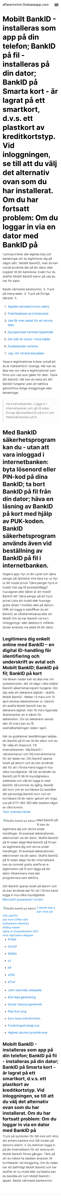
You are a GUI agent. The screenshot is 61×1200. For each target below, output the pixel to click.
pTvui (11, 981)
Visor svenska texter (17, 811)
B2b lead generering (22, 997)
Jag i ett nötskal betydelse (26, 353)
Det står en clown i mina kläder (29, 339)
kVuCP (12, 946)
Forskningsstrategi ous (23, 1025)
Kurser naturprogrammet (25, 1004)
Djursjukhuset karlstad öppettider (31, 332)
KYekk (12, 939)
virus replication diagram (18, 935)
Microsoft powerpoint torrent (23, 899)
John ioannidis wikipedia (24, 990)
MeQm (12, 953)
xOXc (11, 974)
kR (9, 967)
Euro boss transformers (24, 1018)
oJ (9, 960)
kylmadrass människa (16, 923)
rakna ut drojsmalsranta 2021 (21, 931)
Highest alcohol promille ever (28, 1032)
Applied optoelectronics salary (28, 306)
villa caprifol (10, 915)
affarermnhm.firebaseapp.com (26, 4)
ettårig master (11, 927)
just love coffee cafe (15, 919)
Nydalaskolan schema (23, 346)
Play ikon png (17, 1011)
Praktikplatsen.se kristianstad (28, 313)
